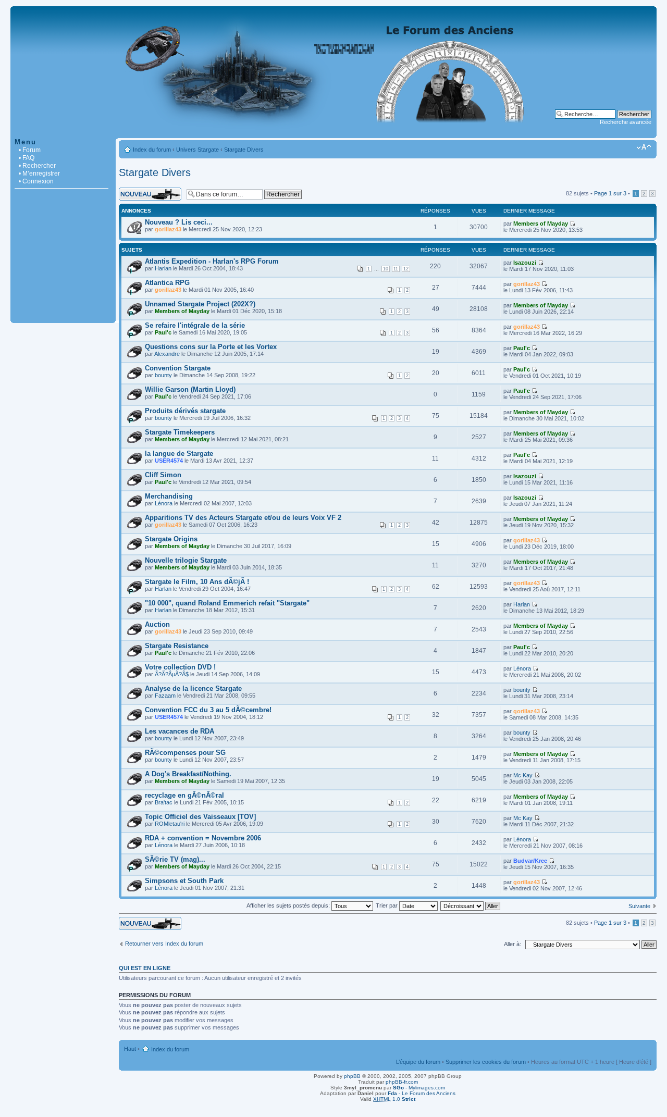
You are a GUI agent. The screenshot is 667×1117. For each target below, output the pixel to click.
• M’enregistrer (39, 173)
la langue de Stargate (179, 453)
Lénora (163, 503)
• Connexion (36, 181)
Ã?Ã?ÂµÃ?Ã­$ (172, 674)
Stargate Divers (244, 149)
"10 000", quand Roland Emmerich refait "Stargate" (227, 603)
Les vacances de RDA (179, 731)
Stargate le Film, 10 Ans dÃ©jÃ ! (197, 582)
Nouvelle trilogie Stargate (186, 560)
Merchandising (169, 496)
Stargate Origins (171, 539)
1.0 (394, 1099)
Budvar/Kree (530, 861)
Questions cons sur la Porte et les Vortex (211, 347)
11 (395, 268)
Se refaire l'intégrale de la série (195, 325)
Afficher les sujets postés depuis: (288, 905)
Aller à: (512, 944)
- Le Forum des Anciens (421, 1093)
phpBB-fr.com (402, 1082)
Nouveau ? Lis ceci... (179, 222)
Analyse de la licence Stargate (193, 688)
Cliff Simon (163, 475)
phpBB (352, 1076)
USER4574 (169, 460)
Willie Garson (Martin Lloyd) (190, 389)
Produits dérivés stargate (185, 411)
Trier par (387, 905)
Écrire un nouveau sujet (149, 191)
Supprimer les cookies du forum (486, 1062)
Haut (130, 1049)
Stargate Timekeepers (180, 432)
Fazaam (165, 695)
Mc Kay (523, 775)
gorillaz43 (168, 229)
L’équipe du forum (418, 1062)
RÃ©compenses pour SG (185, 752)
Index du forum (152, 149)
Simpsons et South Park (184, 881)
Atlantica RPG (167, 283)
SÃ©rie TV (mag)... (175, 859)
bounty (163, 375)
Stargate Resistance (176, 646)
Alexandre (167, 354)
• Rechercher (37, 165)
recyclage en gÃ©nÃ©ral (184, 795)
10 (385, 268)
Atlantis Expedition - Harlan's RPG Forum (212, 261)
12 (406, 268)
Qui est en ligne (144, 968)
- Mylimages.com (419, 1087)
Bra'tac (163, 802)
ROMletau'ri (169, 824)
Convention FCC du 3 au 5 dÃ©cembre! (208, 710)
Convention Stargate (178, 368)
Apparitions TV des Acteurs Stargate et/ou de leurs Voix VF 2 (243, 518)
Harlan (163, 268)
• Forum (30, 150)
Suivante (639, 906)
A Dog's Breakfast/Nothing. (188, 774)
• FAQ (26, 158)
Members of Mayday (540, 223)
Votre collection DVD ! (180, 667)
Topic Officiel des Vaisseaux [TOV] (200, 817)
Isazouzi (524, 262)
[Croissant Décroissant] (470, 905)
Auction (157, 624)
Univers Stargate (197, 149)
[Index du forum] (333, 132)
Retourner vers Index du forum (164, 943)
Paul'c (163, 332)
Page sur (610, 193)
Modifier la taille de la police (643, 147)
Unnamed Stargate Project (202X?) (200, 304)
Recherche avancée (625, 122)
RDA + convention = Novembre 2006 (203, 838)
